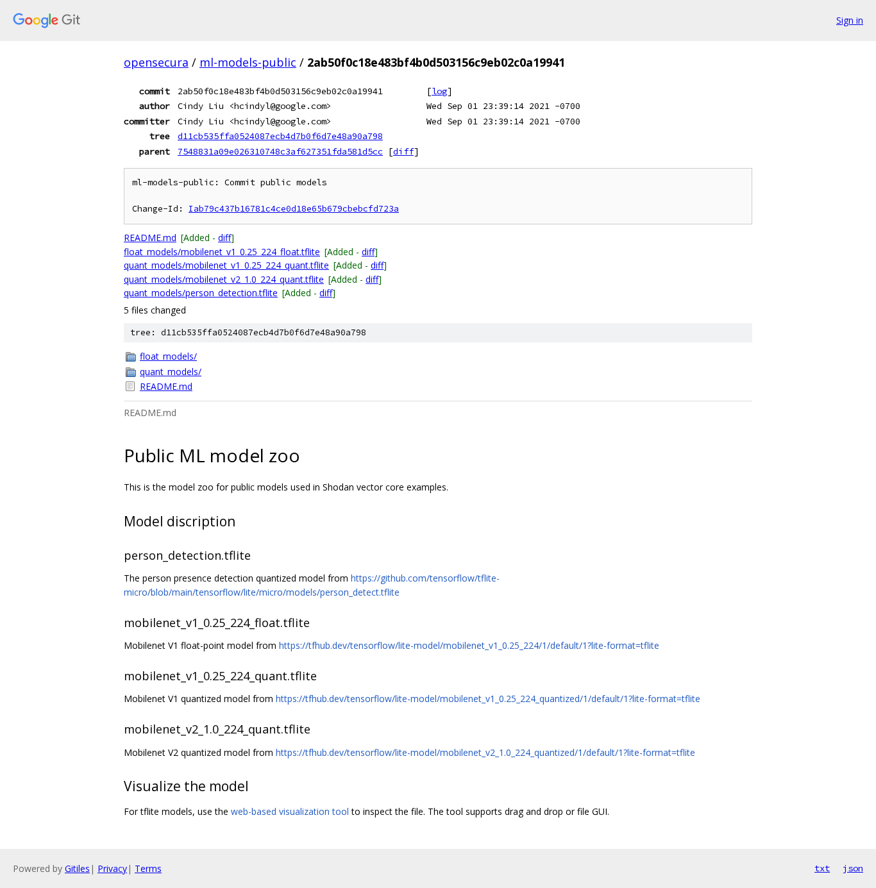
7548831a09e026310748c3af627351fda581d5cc (280, 151)
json (853, 868)
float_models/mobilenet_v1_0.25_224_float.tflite (222, 252)
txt (822, 868)
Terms (148, 868)
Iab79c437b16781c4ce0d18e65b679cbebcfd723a (294, 208)
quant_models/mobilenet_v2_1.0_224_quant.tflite (224, 279)
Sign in (849, 20)
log (439, 91)
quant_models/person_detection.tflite (201, 293)
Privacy (112, 868)
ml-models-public (247, 62)
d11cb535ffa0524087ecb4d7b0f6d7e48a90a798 (280, 136)
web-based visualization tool (290, 811)
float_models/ (168, 356)
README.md (150, 237)
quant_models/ (170, 371)
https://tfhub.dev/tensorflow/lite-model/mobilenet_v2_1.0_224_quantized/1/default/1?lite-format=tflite (485, 752)
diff (403, 151)
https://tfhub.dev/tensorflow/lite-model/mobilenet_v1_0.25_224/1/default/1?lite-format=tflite (469, 645)
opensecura (156, 62)
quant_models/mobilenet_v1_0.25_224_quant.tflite (226, 265)
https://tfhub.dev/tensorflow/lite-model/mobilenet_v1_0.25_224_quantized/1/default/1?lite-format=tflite (488, 698)
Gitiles (77, 868)
